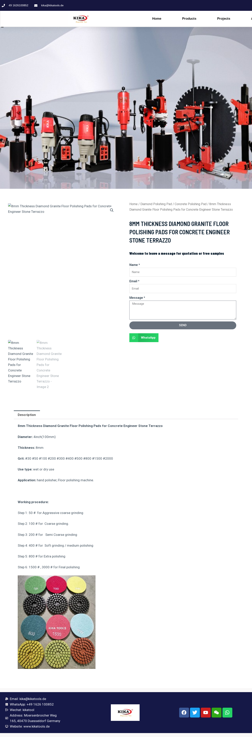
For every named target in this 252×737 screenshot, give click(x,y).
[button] (111, 210)
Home (156, 18)
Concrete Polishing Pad (191, 204)
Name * (134, 265)
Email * (134, 281)
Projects (223, 18)
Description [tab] (27, 415)
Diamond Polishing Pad (156, 204)
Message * (137, 298)
